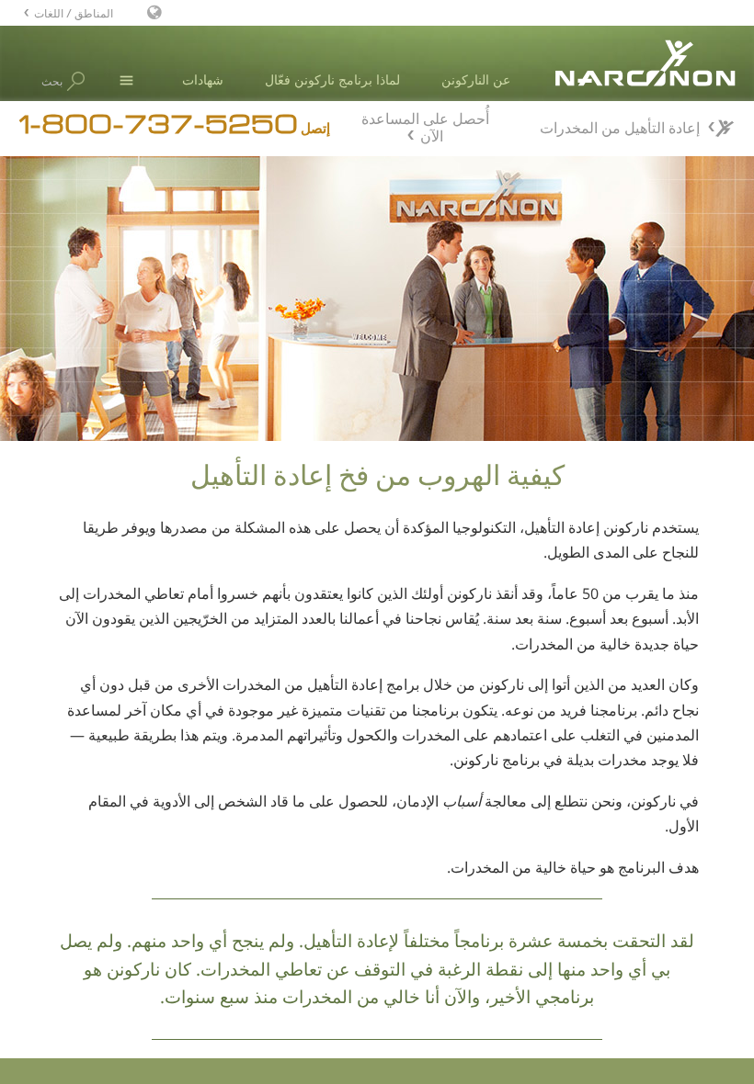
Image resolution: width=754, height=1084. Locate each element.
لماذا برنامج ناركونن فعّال (332, 79)
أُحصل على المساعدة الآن (425, 125)
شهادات (202, 79)
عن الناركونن (475, 79)
